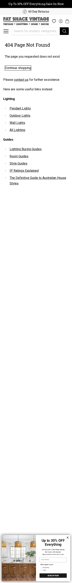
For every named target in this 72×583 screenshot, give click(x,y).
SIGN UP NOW (53, 575)
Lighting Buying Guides (26, 149)
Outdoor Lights (20, 115)
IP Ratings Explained (24, 171)
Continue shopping (18, 68)
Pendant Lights (20, 108)
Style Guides (18, 163)
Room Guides (19, 156)
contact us (21, 80)
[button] (6, 31)
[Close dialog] (67, 537)
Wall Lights (17, 123)
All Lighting (17, 130)
